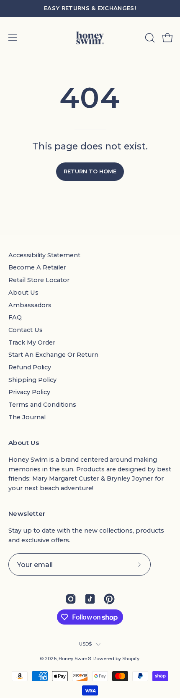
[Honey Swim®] (90, 37)
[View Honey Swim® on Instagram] (70, 599)
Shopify (130, 658)
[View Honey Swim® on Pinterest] (109, 599)
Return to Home (90, 171)
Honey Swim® (75, 658)
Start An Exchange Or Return (53, 354)
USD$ (85, 644)
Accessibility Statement (44, 255)
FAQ (15, 317)
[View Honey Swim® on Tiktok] (90, 599)
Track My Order (31, 342)
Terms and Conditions (42, 404)
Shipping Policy (32, 380)
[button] (149, 38)
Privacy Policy (29, 392)
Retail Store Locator (38, 280)
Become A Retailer (37, 267)
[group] (90, 8)
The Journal (27, 417)
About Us (23, 292)
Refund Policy (29, 367)
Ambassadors (29, 305)
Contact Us (25, 330)
